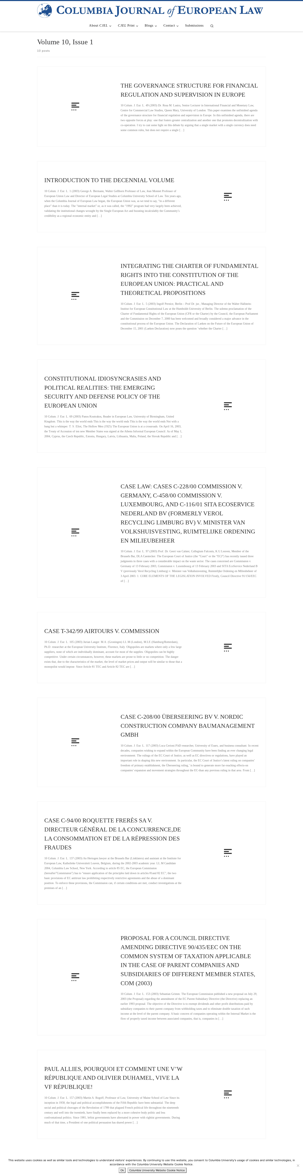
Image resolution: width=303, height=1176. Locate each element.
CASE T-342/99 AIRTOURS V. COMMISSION (101, 631)
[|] (150, 9)
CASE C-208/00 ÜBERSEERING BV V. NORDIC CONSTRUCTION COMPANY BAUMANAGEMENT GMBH (188, 725)
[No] (298, 1165)
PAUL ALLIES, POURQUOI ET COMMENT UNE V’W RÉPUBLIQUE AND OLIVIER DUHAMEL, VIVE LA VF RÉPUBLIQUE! (113, 1078)
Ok (122, 1170)
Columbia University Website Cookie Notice (157, 1170)
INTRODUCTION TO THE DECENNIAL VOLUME (109, 180)
